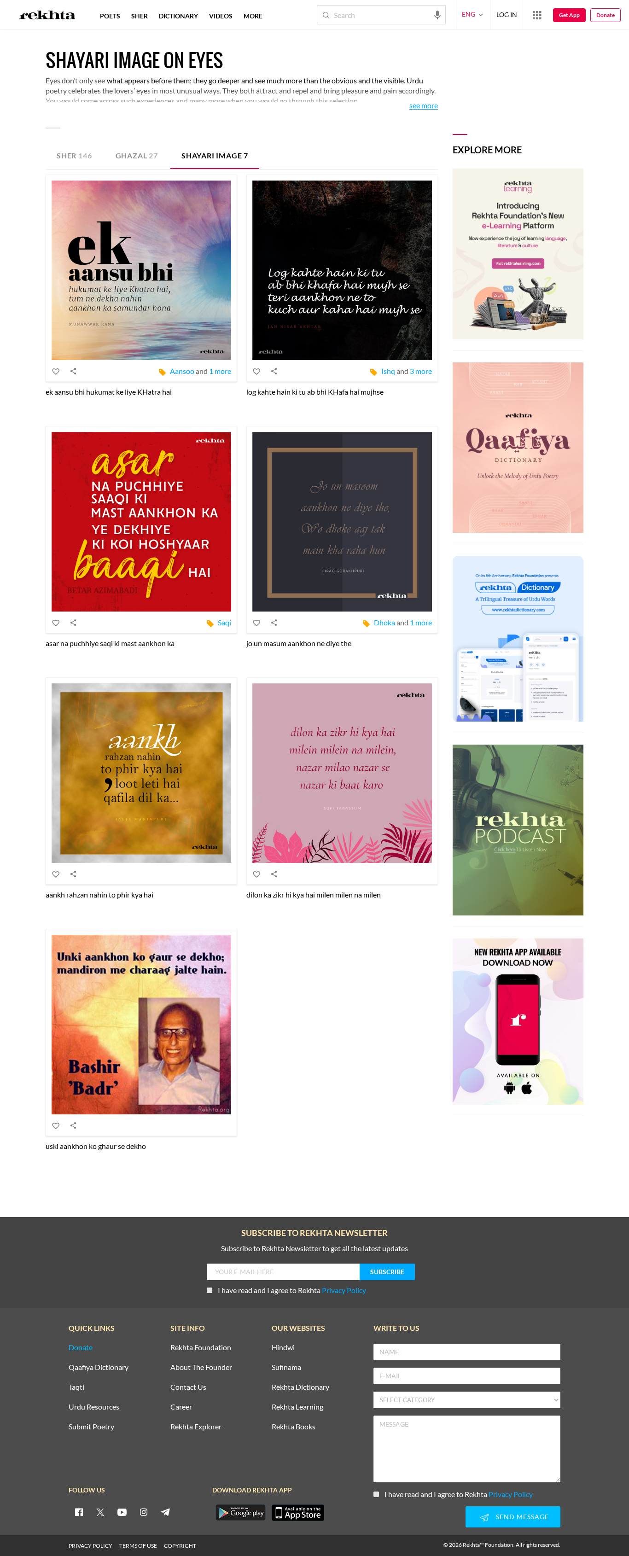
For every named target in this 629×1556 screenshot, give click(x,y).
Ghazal (137, 155)
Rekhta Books (293, 1427)
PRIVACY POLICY (90, 1545)
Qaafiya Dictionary (98, 1367)
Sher (74, 155)
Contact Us (188, 1387)
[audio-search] (437, 14)
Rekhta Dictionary (300, 1387)
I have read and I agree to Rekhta (292, 1290)
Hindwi (283, 1348)
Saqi (224, 622)
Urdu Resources (94, 1407)
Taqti (76, 1387)
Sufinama (286, 1367)
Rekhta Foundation (200, 1348)
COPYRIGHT (180, 1545)
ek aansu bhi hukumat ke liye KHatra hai (109, 391)
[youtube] (122, 1511)
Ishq (388, 371)
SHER (139, 16)
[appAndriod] (240, 1512)
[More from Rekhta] (537, 14)
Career (181, 1407)
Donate (605, 15)
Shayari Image (214, 155)
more (253, 16)
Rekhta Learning (297, 1407)
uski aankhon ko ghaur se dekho (96, 1146)
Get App (569, 15)
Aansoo (182, 371)
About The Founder (201, 1367)
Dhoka (384, 622)
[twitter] (100, 1511)
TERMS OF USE (138, 1545)
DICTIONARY (178, 16)
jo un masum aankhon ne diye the (298, 643)
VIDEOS (221, 16)
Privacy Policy (344, 1290)
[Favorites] (56, 371)
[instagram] (143, 1511)
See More (423, 106)
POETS (110, 16)
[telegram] (165, 1511)
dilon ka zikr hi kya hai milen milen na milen (313, 894)
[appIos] (298, 1512)
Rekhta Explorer (195, 1427)
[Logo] (47, 16)
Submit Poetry (91, 1427)
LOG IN (506, 14)
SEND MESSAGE (522, 1517)
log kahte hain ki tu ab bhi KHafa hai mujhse (315, 391)
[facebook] (78, 1511)
